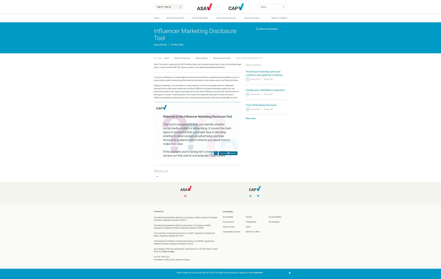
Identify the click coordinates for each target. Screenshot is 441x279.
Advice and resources (226, 18)
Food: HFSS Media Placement (261, 105)
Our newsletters (275, 217)
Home (156, 18)
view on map (168, 251)
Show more (251, 118)
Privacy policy (228, 222)
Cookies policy (229, 227)
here (160, 260)
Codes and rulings (200, 18)
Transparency (251, 222)
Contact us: (159, 211)
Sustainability (274, 222)
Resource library (202, 58)
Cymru (248, 227)
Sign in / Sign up (164, 7)
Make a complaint (279, 18)
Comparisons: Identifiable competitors (265, 90)
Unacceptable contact (231, 232)
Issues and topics (252, 18)
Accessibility (228, 217)
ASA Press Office (253, 232)
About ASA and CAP (175, 18)
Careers (249, 217)
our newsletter (256, 273)
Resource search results (222, 58)
